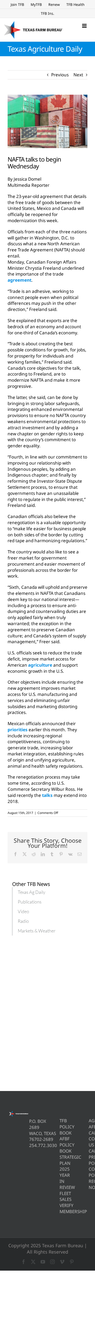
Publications (30, 902)
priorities (18, 730)
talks (47, 795)
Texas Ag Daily (31, 892)
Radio (23, 921)
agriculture (40, 665)
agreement (19, 280)
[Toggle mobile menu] (84, 25)
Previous (60, 75)
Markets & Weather (36, 931)
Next (78, 75)
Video (23, 911)
